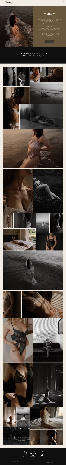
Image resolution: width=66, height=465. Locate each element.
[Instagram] (63, 1)
